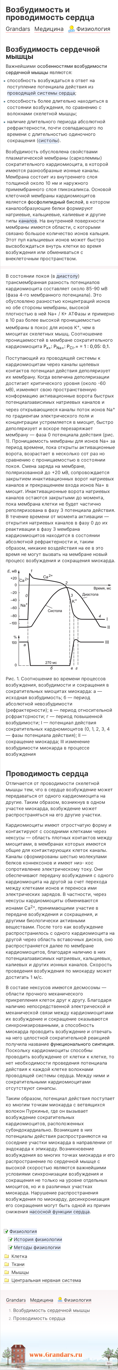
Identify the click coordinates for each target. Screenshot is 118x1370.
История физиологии (38, 1239)
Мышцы (20, 1272)
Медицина (49, 28)
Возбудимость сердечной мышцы (51, 1310)
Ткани (18, 1264)
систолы (48, 140)
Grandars (18, 28)
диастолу (67, 276)
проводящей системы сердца (41, 93)
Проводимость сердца (39, 1318)
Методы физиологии (37, 1247)
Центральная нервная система (46, 1280)
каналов (28, 221)
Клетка (19, 1256)
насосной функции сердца (60, 1211)
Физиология (93, 28)
